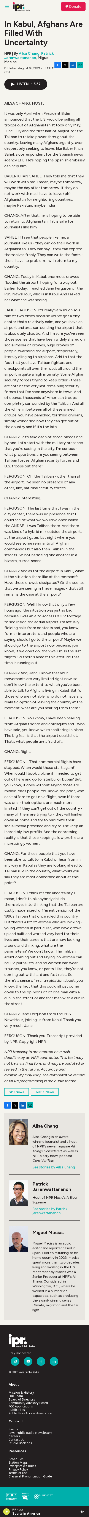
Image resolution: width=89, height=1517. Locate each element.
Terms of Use (18, 1473)
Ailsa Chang (29, 53)
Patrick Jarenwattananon (29, 55)
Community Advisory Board (28, 1403)
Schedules (16, 1459)
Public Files (17, 1410)
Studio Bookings (20, 1443)
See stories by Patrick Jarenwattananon (49, 1210)
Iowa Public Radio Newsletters (30, 1433)
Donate (75, 6)
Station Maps (18, 1462)
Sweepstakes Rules (22, 1466)
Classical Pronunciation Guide (30, 1476)
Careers (14, 1436)
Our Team (16, 1396)
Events (13, 1429)
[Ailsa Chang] (18, 1132)
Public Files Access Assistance (30, 1413)
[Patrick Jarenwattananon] (18, 1193)
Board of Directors (22, 1399)
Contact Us (16, 1439)
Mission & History (21, 1392)
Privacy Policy (18, 1469)
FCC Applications (21, 1406)
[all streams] (83, 1511)
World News (44, 1092)
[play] (6, 1511)
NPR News (16, 1092)
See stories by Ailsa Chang (53, 1167)
